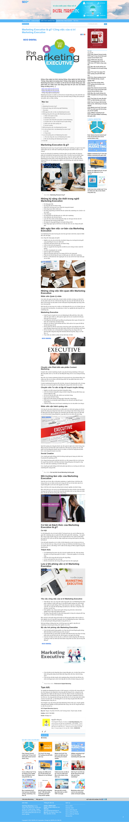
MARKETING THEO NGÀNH (64, 20)
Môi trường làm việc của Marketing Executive (55, 127)
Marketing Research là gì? (57, 195)
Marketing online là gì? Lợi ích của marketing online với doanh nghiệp (78, 792)
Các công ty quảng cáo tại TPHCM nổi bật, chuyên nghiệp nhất (96, 79)
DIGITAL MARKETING (94, 119)
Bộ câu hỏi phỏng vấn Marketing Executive (56, 138)
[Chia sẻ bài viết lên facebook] (81, 34)
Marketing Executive (46, 94)
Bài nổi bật (45, 735)
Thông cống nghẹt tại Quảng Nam (50, 91)
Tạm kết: (45, 140)
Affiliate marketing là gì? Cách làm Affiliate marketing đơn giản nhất (78, 755)
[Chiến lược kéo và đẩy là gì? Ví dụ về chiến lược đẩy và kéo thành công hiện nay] (62, 765)
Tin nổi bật (90, 52)
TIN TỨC (75, 20)
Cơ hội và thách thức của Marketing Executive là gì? (57, 129)
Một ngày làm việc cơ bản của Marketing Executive (56, 112)
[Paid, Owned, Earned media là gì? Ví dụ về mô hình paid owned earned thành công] (29, 747)
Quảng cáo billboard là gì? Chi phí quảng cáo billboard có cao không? (45, 773)
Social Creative (49, 125)
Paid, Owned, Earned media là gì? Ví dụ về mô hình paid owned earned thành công (96, 56)
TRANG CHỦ (26, 20)
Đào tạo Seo (69, 816)
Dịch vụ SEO (69, 806)
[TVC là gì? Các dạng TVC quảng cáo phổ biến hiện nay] (45, 747)
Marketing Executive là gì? (50, 106)
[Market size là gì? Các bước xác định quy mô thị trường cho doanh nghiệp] (62, 747)
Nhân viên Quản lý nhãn (51, 115)
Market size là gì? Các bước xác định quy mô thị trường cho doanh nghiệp (97, 109)
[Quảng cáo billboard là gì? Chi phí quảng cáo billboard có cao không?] (45, 765)
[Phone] (45, 732)
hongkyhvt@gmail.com (54, 807)
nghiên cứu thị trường (65, 160)
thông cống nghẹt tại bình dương (50, 88)
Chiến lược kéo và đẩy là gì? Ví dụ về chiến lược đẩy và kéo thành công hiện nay (97, 191)
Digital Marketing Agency (51, 708)
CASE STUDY (35, 20)
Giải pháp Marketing (28, 799)
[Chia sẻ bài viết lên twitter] (83, 34)
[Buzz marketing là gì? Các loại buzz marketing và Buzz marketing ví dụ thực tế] (29, 783)
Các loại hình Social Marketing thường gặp (62, 472)
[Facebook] (42, 732)
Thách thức (48, 133)
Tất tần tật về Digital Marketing (62, 683)
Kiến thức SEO (70, 808)
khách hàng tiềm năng (65, 390)
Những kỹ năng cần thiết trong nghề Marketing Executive (55, 109)
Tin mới (89, 51)
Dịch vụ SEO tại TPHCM (72, 814)
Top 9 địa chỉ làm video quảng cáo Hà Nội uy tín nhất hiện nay (95, 84)
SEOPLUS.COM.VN (55, 820)
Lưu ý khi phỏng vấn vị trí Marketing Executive (55, 135)
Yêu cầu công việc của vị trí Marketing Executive (57, 137)
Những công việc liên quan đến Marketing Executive (57, 114)
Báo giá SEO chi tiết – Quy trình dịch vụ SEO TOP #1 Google (61, 792)
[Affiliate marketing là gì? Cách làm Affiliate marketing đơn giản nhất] (78, 747)
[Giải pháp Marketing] (25, 2)
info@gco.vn (48, 715)
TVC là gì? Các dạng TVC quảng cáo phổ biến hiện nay (45, 755)
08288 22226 (52, 805)
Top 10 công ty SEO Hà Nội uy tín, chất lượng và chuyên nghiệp (97, 104)
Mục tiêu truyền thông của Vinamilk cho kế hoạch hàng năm (97, 68)
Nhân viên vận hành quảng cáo (53, 123)
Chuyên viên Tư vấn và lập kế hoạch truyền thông (58, 121)
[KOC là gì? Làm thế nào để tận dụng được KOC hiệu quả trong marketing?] (78, 765)
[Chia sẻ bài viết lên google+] (84, 34)
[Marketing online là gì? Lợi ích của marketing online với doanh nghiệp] (78, 783)
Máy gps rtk (39, 799)
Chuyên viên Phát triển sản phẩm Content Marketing (58, 119)
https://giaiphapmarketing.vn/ (51, 810)
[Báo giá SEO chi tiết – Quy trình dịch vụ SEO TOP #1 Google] (62, 783)
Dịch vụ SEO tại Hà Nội (72, 812)
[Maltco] (98, 49)
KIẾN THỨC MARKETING (48, 20)
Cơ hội (46, 131)
